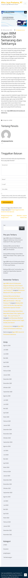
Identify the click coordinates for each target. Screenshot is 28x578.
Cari (4, 225)
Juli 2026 (5, 350)
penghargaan (6, 553)
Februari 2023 (7, 522)
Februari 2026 (7, 371)
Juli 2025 (5, 400)
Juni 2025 (5, 404)
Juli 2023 (5, 501)
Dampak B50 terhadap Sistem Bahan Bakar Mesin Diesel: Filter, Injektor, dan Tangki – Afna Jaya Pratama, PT (13, 313)
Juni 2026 (5, 354)
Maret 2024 (6, 467)
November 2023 (7, 484)
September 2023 (7, 492)
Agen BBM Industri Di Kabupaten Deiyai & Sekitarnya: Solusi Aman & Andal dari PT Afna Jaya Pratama (13, 263)
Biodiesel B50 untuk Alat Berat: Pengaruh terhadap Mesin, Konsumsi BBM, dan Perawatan (13, 247)
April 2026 (6, 362)
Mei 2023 (5, 509)
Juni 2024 (5, 455)
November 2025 (7, 383)
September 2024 (7, 442)
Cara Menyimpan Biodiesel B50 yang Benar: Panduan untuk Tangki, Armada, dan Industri (13, 320)
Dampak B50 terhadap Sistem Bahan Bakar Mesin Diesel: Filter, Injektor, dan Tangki (13, 255)
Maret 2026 (6, 366)
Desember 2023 (7, 480)
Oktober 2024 (7, 438)
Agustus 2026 (6, 345)
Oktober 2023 (7, 488)
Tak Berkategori (7, 557)
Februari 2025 (7, 421)
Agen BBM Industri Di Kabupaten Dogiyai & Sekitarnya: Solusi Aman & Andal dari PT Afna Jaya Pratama (12, 240)
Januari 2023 (6, 526)
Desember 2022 (7, 530)
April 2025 (6, 413)
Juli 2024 (5, 450)
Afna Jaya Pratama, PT (11, 2)
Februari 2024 (7, 471)
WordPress (16, 577)
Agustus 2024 (6, 446)
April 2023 (6, 513)
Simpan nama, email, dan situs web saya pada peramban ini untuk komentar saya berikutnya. (14, 196)
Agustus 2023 (6, 497)
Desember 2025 (7, 379)
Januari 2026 (6, 375)
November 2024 (7, 434)
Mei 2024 (5, 459)
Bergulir (25, 574)
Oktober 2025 (7, 387)
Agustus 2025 (6, 396)
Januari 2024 (6, 476)
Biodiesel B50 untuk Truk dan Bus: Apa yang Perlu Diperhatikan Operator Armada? (13, 271)
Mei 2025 (5, 408)
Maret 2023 (6, 518)
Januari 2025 (6, 425)
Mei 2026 (5, 358)
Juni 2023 (5, 505)
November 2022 (7, 534)
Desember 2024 (7, 429)
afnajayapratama (20, 30)
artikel (10, 120)
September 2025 (7, 392)
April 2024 (6, 463)
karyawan (5, 549)
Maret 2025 (6, 417)
